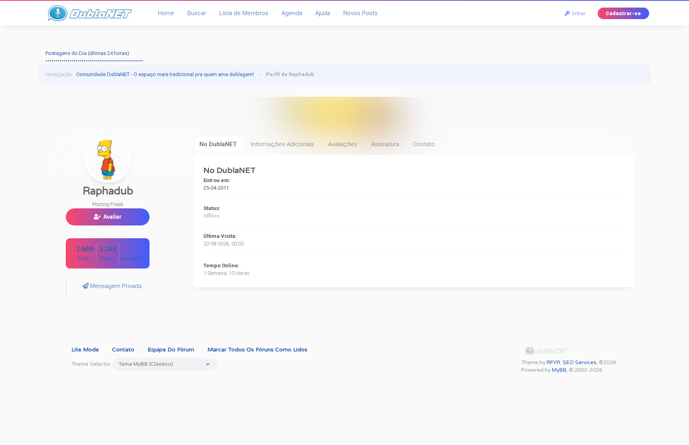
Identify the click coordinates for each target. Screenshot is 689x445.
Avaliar (111, 217)
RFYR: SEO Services (571, 362)
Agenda (292, 13)
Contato (123, 349)
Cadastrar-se (623, 13)
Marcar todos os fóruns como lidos (257, 349)
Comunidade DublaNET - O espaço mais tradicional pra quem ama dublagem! (165, 74)
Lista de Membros (243, 13)
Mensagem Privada (115, 286)
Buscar (196, 13)
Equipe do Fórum (171, 349)
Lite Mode (85, 349)
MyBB (559, 370)
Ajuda (322, 13)
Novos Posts (360, 13)
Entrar (577, 13)
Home (166, 13)
